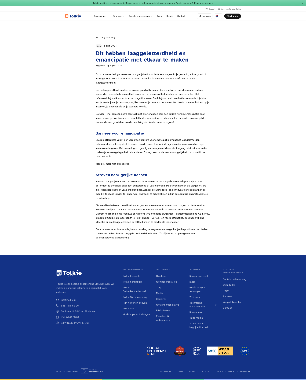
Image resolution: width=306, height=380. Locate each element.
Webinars (194, 297)
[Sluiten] (302, 3)
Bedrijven (161, 299)
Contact (227, 308)
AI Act (220, 371)
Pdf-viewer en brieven (135, 302)
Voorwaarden (165, 371)
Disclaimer (245, 371)
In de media (196, 317)
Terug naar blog (107, 37)
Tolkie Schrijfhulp (132, 281)
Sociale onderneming (234, 279)
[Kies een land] (218, 16)
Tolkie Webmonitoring (135, 297)
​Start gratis (232, 16)
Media (159, 293)
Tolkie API (128, 308)
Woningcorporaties (166, 281)
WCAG (192, 371)
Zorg (158, 287)
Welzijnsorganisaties (167, 304)
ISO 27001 (205, 371)
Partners (227, 296)
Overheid (161, 276)
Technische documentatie (197, 304)
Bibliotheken (163, 310)
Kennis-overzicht (198, 276)
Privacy (180, 371)
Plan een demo (202, 3)
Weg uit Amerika (232, 302)
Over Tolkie (229, 285)
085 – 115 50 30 (70, 305)
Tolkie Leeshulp (131, 276)
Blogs (192, 281)
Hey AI (231, 371)
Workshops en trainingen (136, 314)
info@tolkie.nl (68, 300)
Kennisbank (195, 312)
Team (226, 290)
